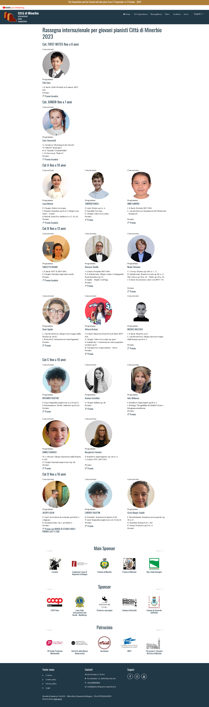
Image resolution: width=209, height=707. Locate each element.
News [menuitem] (186, 14)
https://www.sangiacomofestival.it (154, 642)
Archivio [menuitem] (177, 14)
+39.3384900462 (93, 683)
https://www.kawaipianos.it (154, 563)
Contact (49, 675)
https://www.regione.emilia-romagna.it (129, 563)
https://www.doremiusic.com (79, 642)
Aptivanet (57, 699)
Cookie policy (51, 680)
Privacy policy (51, 684)
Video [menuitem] (167, 14)
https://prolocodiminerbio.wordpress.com (104, 563)
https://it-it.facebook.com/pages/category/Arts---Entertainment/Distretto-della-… (54, 642)
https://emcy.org (104, 642)
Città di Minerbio (28, 13)
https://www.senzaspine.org (79, 602)
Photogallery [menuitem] (156, 14)
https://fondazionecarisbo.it (54, 563)
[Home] (10, 17)
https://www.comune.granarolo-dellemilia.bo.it (129, 602)
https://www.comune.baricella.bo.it (104, 602)
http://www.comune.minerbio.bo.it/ (79, 563)
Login (48, 688)
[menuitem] (126, 14)
